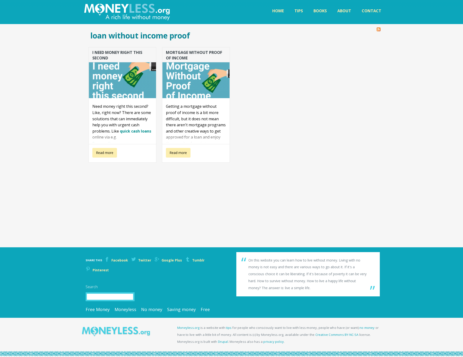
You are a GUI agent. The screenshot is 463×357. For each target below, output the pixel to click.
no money (367, 327)
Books (320, 10)
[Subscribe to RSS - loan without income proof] (379, 28)
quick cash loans (135, 131)
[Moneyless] (116, 335)
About (344, 10)
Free (205, 309)
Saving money (181, 309)
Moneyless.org (188, 327)
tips (229, 327)
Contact (371, 10)
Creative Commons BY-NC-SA (337, 334)
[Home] (127, 12)
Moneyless (125, 309)
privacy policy (273, 341)
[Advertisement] (230, 199)
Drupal (223, 341)
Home (278, 10)
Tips (298, 10)
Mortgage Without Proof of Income (194, 55)
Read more (102, 154)
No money (151, 309)
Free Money (98, 309)
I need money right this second (117, 55)
